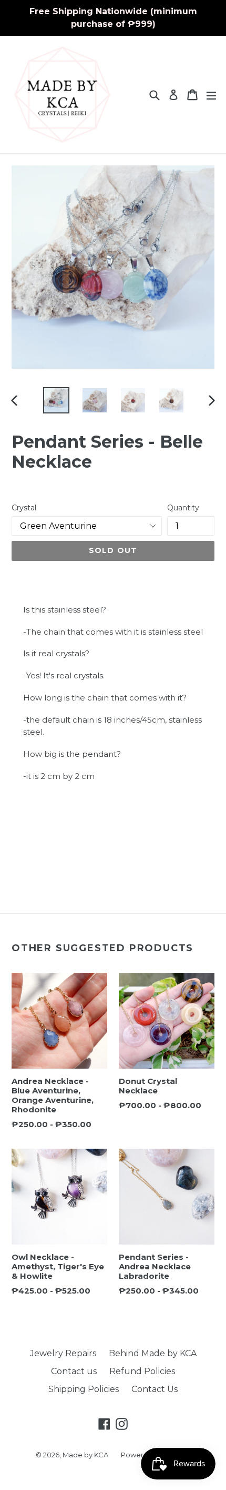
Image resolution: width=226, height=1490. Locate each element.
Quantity (183, 507)
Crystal (24, 507)
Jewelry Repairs (63, 1353)
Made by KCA (85, 1454)
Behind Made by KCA (153, 1353)
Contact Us (154, 1389)
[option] (56, 400)
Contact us (74, 1371)
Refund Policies (142, 1371)
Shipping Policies (83, 1389)
